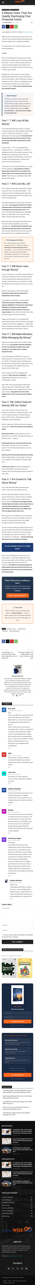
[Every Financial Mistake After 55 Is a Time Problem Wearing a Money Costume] (6, 1141)
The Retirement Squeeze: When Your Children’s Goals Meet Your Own (16, 1113)
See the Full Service (18, 1075)
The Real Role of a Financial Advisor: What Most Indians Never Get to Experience (10, 655)
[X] (8, 26)
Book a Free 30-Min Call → (17, 1079)
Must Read (5, 631)
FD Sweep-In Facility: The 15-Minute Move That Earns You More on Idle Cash (25, 655)
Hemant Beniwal (7, 22)
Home (3, 7)
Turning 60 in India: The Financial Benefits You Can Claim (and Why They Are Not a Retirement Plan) (17, 1091)
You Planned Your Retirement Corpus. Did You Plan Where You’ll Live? (17, 1102)
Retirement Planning (14, 631)
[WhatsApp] (16, 26)
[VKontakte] (26, 1268)
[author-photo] (17, 673)
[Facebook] (3, 26)
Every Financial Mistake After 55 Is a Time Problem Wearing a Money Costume (17, 1097)
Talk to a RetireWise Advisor (17, 595)
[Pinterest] (12, 26)
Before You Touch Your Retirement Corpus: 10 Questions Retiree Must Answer (16, 1108)
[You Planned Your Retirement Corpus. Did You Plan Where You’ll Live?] (6, 1150)
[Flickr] (17, 1268)
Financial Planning (14, 9)
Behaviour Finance (11, 629)
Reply (9, 748)
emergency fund (21, 629)
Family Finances (10, 7)
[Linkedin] (17, 695)
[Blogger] (8, 1268)
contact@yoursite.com (15, 1256)
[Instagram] (22, 1268)
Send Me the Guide (17, 1021)
